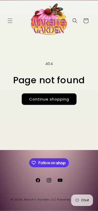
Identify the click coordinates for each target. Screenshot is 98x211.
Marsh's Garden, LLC (40, 200)
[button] (10, 20)
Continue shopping (49, 99)
